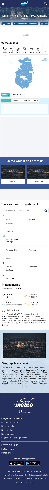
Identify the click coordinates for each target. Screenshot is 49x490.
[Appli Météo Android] (32, 463)
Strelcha (9, 270)
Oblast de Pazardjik (17, 8)
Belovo (32, 219)
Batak (8, 219)
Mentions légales (14, 471)
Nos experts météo (10, 422)
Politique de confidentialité (38, 475)
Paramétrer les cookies (12, 479)
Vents (14, 95)
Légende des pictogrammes (14, 437)
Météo (2, 8)
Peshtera (32, 250)
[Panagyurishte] (25, 61)
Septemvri (33, 267)
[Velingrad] (20, 77)
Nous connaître (8, 426)
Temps (4, 95)
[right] (45, 50)
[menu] (3, 3)
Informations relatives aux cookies (15, 475)
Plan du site (37, 471)
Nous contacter (8, 434)
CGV (29, 471)
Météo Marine (7, 449)
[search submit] (45, 210)
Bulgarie (8, 8)
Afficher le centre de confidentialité (34, 479)
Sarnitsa (9, 267)
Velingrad (10, 278)
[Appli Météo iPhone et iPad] (16, 463)
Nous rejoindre (8, 430)
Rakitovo (9, 258)
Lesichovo (10, 231)
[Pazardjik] (28, 72)
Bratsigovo (10, 223)
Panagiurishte (11, 250)
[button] (29, 72)
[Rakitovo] (22, 78)
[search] (45, 3)
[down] (24, 387)
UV (21, 95)
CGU (23, 471)
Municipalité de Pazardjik (12, 241)
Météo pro (6, 452)
